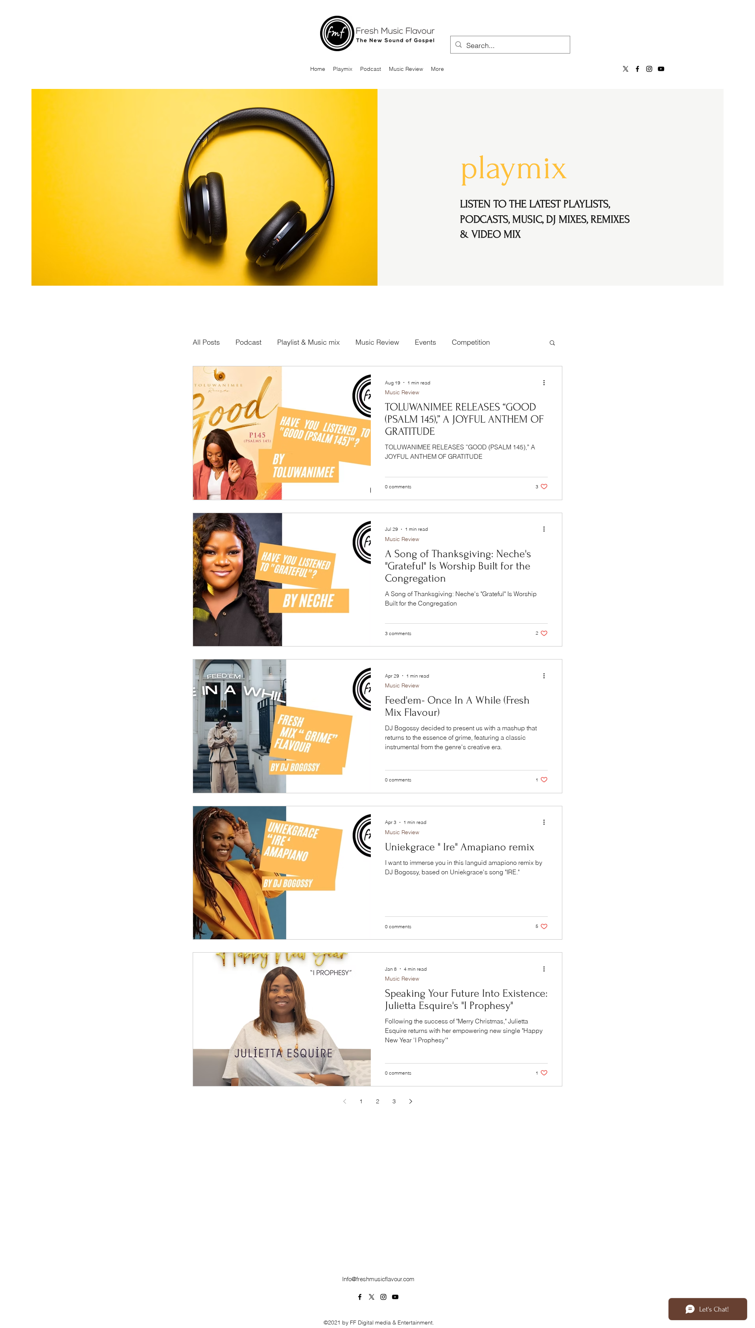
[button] (552, 343)
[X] (626, 69)
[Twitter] (372, 1297)
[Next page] (410, 1101)
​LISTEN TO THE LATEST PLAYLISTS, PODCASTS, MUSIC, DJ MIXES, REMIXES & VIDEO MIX (545, 219)
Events (425, 342)
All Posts (206, 342)
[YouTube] (661, 69)
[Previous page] (344, 1101)
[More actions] (546, 382)
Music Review (377, 342)
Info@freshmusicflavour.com (378, 1279)
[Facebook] (637, 69)
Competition (471, 342)
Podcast (248, 342)
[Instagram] (649, 69)
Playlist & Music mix (308, 342)
